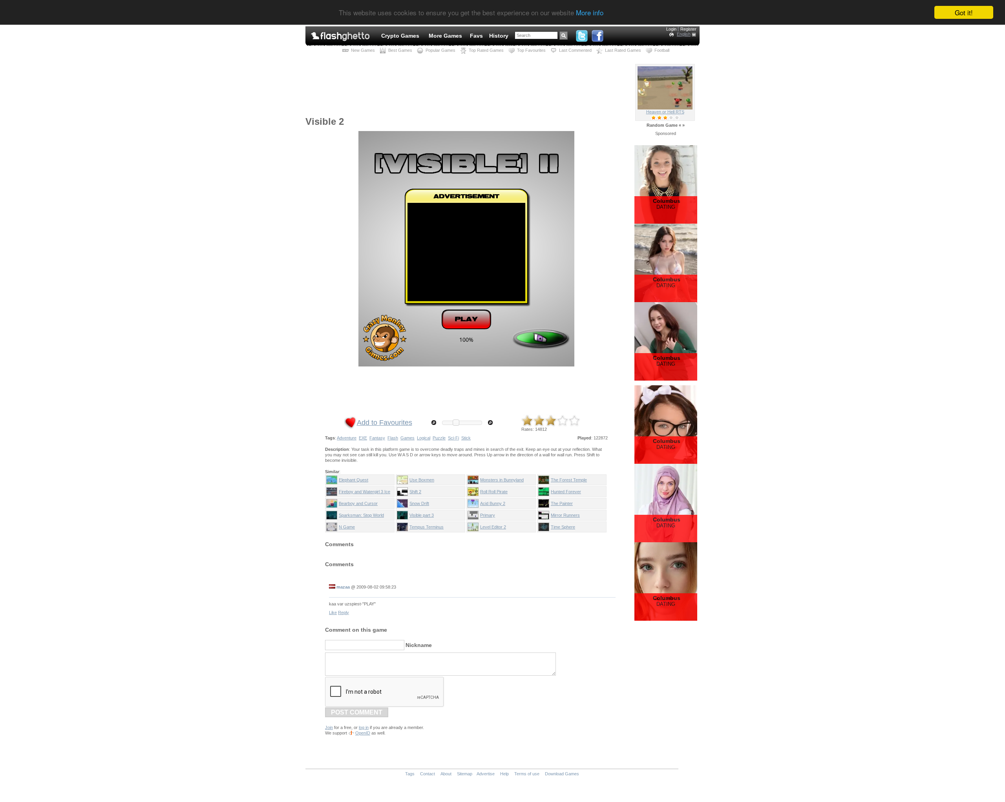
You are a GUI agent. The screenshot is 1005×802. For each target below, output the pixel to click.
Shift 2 (415, 491)
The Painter (562, 503)
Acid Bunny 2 (492, 503)
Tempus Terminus (426, 527)
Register (688, 29)
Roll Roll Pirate (494, 491)
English (684, 34)
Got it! (964, 12)
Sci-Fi (453, 438)
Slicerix (665, 111)
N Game (347, 527)
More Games (445, 36)
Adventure (346, 438)
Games (407, 438)
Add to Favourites (384, 423)
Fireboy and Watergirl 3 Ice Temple (364, 493)
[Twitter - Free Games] (582, 34)
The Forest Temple (569, 480)
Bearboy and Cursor (358, 503)
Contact (427, 773)
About (445, 773)
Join (329, 727)
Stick (466, 438)
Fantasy (377, 438)
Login (671, 29)
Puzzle (439, 438)
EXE (363, 438)
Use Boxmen (421, 480)
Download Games (562, 773)
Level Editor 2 (493, 527)
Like (333, 612)
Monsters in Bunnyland (502, 480)
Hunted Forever (566, 491)
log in (364, 727)
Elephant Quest (353, 480)
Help (504, 773)
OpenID (362, 733)
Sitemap (464, 773)
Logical (423, 438)
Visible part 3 (421, 515)
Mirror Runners (565, 515)
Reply (343, 612)
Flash (392, 438)
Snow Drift (419, 503)
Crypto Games (400, 36)
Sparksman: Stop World (361, 515)
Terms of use (526, 773)
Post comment (356, 712)
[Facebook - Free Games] (597, 34)
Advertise (486, 773)
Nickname (419, 645)
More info (589, 13)
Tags (410, 773)
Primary (487, 515)
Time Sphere (563, 527)
